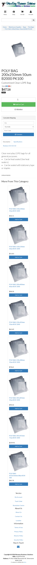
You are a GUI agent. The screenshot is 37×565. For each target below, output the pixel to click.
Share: (4, 86)
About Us (19, 512)
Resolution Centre (18, 505)
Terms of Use (18, 527)
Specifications (18, 142)
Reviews (6, 146)
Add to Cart (19, 104)
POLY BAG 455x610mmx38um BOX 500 (17, 476)
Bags (24, 27)
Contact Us (18, 516)
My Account (18, 497)
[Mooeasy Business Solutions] (18, 4)
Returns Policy (18, 536)
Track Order (18, 501)
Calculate (19, 134)
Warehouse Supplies (15, 27)
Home (5, 27)
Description (6, 142)
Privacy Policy (18, 531)
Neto (25, 562)
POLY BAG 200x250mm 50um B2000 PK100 (18, 29)
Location (18, 520)
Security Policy (18, 540)
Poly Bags (31, 27)
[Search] (34, 20)
